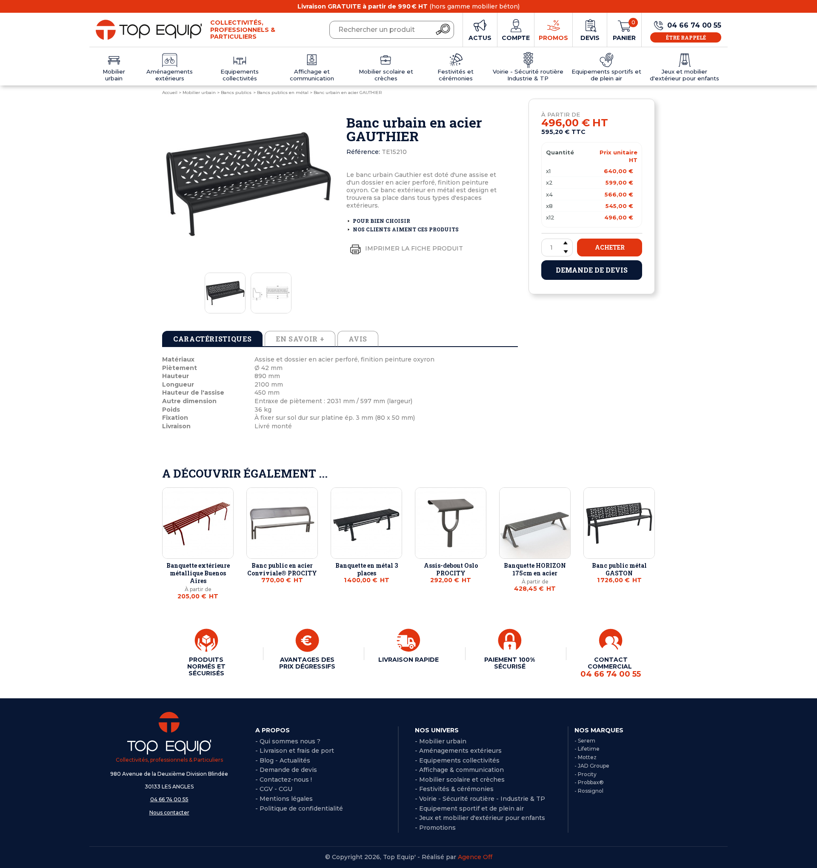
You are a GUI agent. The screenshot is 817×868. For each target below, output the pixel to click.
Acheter (610, 247)
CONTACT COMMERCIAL (610, 667)
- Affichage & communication (459, 770)
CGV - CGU (276, 789)
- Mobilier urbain (440, 741)
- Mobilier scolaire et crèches (460, 779)
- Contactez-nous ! (283, 779)
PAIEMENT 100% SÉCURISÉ (509, 663)
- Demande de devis (286, 770)
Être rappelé (686, 37)
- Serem (584, 740)
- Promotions (435, 827)
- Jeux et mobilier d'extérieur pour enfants (480, 818)
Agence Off (475, 857)
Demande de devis (592, 269)
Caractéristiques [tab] (212, 338)
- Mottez (585, 757)
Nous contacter (169, 812)
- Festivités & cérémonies (454, 789)
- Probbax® (589, 782)
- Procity (585, 774)
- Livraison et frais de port (294, 750)
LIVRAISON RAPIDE (408, 659)
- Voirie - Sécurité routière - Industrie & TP (480, 799)
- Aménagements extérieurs (458, 750)
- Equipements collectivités (457, 760)
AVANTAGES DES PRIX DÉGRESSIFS (307, 663)
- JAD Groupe (591, 766)
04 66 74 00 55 (169, 799)
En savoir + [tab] (300, 338)
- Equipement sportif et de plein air (469, 808)
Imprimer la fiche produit (413, 248)
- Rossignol (588, 791)
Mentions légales (286, 799)
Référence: (363, 152)
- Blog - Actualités (282, 760)
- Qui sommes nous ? (287, 741)
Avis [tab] (358, 338)
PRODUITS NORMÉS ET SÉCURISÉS (206, 666)
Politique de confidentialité (301, 808)
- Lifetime (587, 749)
